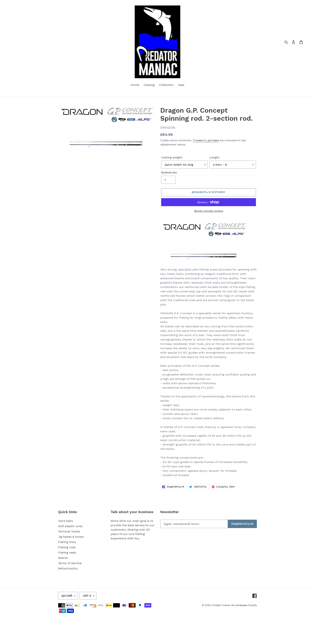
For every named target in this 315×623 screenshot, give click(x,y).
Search (63, 558)
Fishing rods (66, 547)
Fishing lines (67, 542)
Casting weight (171, 157)
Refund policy (68, 568)
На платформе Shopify (244, 605)
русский (67, 595)
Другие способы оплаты (208, 210)
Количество (169, 172)
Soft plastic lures (70, 526)
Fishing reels (67, 552)
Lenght (214, 157)
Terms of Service (69, 563)
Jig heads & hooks (71, 536)
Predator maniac (221, 605)
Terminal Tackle (69, 531)
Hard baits (65, 521)
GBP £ (87, 595)
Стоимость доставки (206, 140)
